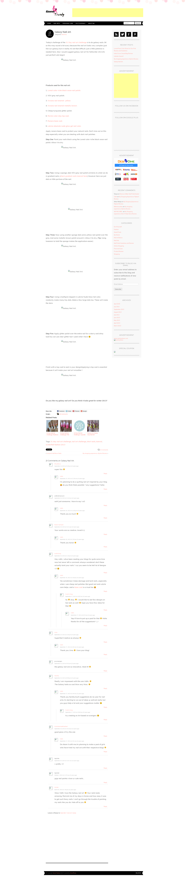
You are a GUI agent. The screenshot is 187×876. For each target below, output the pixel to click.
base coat (78, 587)
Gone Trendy (56, 873)
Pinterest (135, 34)
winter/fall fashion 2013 (55, 444)
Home (49, 23)
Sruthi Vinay (69, 594)
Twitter (122, 34)
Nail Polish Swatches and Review (124, 243)
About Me (91, 23)
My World (117, 235)
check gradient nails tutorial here (73, 176)
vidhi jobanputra (63, 414)
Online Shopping (119, 246)
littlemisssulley (118, 206)
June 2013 (117, 317)
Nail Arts (57, 23)
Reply (105, 473)
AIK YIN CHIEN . (118, 211)
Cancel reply (71, 813)
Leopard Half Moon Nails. (54, 453)
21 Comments (104, 450)
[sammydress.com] (118, 340)
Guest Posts (117, 232)
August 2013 (117, 312)
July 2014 (116, 306)
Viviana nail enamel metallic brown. (62, 106)
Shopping (117, 254)
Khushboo (57, 464)
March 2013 (117, 325)
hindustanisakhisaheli (61, 726)
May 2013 (117, 320)
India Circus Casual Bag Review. (123, 53)
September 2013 (119, 309)
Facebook (128, 34)
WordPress (73, 873)
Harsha (56, 675)
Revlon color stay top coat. (58, 116)
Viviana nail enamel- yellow (59, 100)
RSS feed (116, 34)
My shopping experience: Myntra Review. (95, 453)
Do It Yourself (80, 23)
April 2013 (117, 323)
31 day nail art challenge (61, 441)
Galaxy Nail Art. (63, 31)
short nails (91, 441)
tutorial (99, 441)
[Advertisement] (107, 12)
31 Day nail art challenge (76, 42)
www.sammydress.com (121, 338)
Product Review (118, 251)
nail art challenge (79, 441)
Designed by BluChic (138, 873)
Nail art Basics (118, 237)
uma (55, 632)
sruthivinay (57, 553)
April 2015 (117, 304)
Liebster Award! (118, 56)
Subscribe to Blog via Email (125, 264)
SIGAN (56, 787)
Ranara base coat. (55, 121)
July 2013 (116, 315)
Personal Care (68, 23)
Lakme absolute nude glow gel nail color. (64, 126)
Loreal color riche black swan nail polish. (64, 90)
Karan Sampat (58, 524)
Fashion (116, 229)
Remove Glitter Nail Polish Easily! (129, 194)
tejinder (63, 813)
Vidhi (61, 476)
